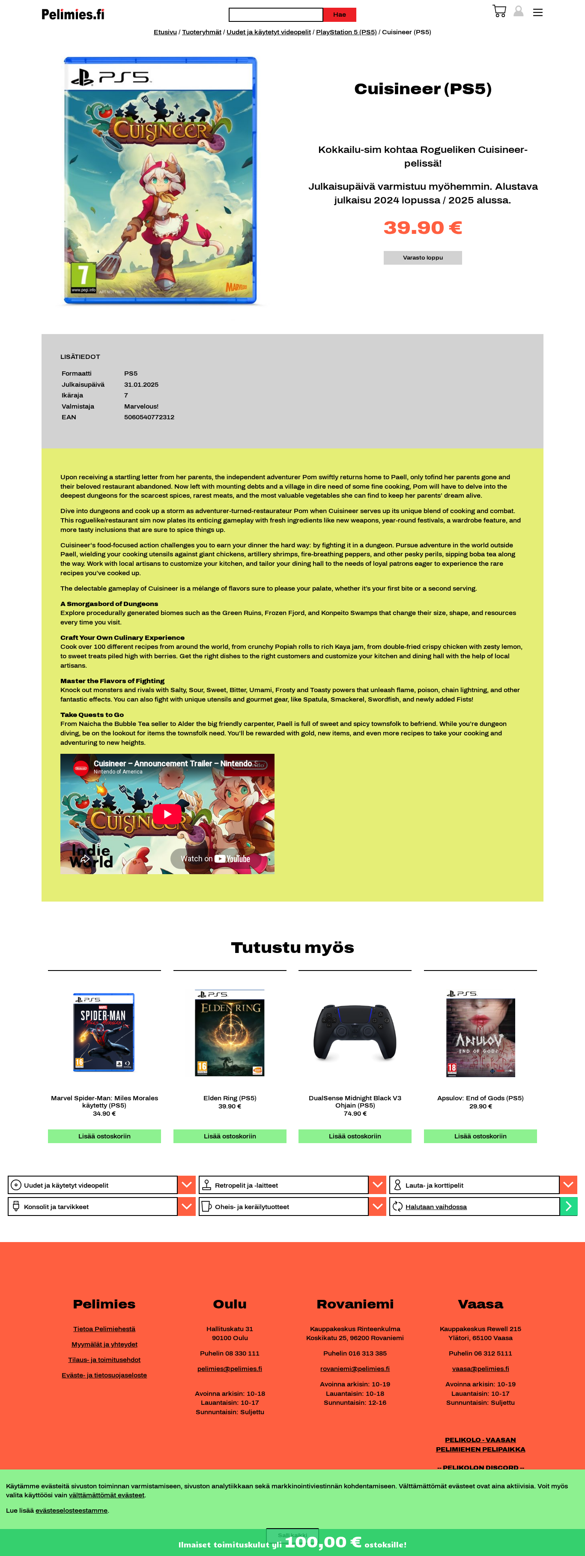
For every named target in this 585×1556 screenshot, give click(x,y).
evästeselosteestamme (71, 1510)
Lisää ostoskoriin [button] (104, 1136)
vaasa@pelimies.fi (480, 1368)
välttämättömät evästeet (106, 1495)
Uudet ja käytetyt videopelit (269, 32)
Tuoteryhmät (201, 32)
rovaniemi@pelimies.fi (355, 1368)
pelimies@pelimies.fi (229, 1368)
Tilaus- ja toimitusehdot (104, 1359)
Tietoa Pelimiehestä (104, 1329)
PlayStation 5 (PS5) (346, 32)
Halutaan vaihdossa (436, 1207)
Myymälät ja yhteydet (104, 1344)
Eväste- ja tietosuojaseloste (104, 1375)
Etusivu (165, 32)
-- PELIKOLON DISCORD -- (480, 1467)
